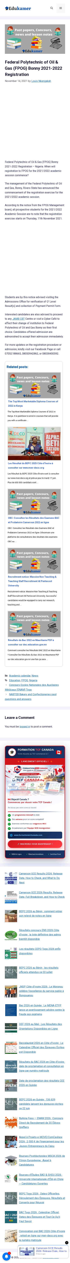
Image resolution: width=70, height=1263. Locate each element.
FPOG (24, 680)
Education (14, 680)
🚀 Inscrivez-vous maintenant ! (35, 844)
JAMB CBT (18, 318)
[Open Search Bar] (51, 8)
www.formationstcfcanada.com (28, 835)
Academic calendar (19, 675)
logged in (25, 726)
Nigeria (33, 680)
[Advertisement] (35, 123)
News (35, 675)
